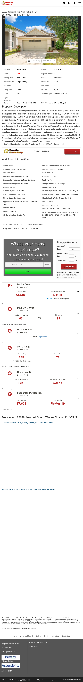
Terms (44, 680)
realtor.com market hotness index (16, 304)
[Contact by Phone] (69, 3)
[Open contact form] (64, 3)
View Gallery (35, 61)
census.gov (10, 389)
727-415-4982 (41, 151)
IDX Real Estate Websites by (11, 680)
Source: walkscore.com (10, 481)
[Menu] (79, 3)
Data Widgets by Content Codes (71, 679)
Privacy (51, 680)
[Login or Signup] (74, 3)
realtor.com (34, 628)
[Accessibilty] (11, 665)
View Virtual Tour (49, 61)
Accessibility (36, 680)
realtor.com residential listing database (18, 366)
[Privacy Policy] (11, 657)
